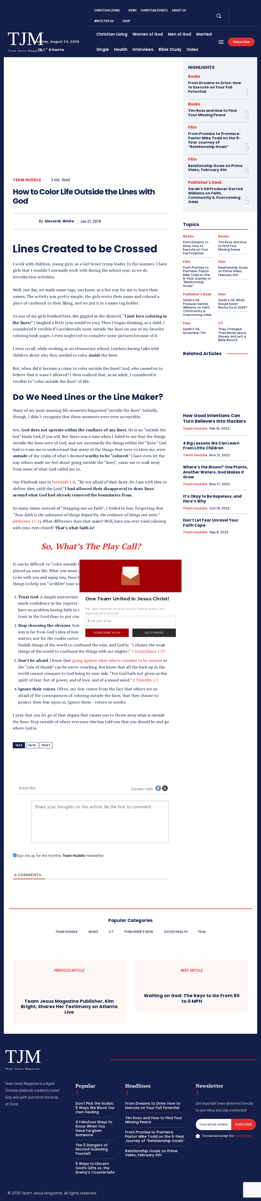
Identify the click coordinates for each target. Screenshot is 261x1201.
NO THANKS (154, 632)
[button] (130, 598)
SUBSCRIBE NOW (107, 632)
